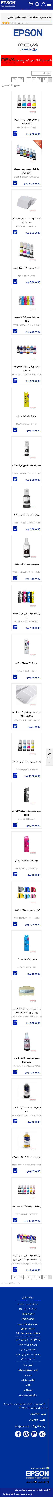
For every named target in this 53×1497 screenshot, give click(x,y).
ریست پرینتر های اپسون (28, 1324)
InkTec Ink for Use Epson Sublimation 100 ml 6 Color (27, 1263)
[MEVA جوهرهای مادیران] (28, 52)
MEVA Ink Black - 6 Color (26, 671)
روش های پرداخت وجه (28, 1344)
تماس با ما (27, 1365)
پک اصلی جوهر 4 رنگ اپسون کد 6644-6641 (26, 121)
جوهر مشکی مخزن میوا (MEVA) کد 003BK (26, 813)
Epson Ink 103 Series (26, 275)
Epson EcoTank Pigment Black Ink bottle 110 (26, 523)
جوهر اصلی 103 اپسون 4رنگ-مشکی (26, 465)
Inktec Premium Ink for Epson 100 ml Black (26, 1115)
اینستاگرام (28, 1390)
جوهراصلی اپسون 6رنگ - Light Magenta (26, 1060)
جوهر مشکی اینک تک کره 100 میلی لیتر (26, 1109)
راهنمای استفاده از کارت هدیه (28, 1354)
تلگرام (28, 1385)
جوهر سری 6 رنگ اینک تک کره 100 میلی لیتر (26, 368)
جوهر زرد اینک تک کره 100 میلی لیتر (26, 1157)
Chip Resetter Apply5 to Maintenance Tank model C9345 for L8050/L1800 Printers (27, 1016)
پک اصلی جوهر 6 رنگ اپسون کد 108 (26, 1206)
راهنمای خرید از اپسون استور (28, 1339)
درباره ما (28, 1375)
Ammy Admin (27, 1319)
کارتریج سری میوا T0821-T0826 (26, 910)
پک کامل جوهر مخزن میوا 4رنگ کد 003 (26, 615)
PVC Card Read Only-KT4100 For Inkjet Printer (26, 720)
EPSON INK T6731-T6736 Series (26, 177)
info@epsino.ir (22, 1426)
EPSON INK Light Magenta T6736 (26, 1066)
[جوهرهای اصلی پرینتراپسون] (28, 38)
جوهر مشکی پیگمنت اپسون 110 (26, 514)
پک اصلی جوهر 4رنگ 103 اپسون (26, 268)
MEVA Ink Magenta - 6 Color (26, 868)
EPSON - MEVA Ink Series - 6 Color (26, 325)
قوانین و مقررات (27, 1380)
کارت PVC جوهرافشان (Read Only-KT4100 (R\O (26, 714)
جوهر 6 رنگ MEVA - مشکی (26, 663)
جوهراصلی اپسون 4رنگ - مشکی (26, 564)
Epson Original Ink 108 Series (26, 1214)
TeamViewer (28, 1314)
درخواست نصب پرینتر (28, 1395)
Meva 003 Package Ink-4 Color (26, 621)
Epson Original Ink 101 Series (26, 769)
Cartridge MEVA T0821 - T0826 (26, 917)
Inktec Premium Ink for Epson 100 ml (26, 374)
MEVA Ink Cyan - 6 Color (26, 967)
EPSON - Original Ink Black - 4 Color (26, 473)
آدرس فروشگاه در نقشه (28, 1370)
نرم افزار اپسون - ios (28, 1309)
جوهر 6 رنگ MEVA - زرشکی (26, 860)
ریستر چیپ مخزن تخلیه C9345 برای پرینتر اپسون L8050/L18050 (26, 1010)
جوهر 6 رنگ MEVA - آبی (26, 959)
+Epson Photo (28, 1329)
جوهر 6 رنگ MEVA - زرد (26, 416)
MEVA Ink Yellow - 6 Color (26, 424)
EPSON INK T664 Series (26, 127)
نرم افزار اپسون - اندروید (28, 1304)
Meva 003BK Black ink (26, 819)
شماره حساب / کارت (28, 1349)
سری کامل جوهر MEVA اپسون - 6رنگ (26, 319)
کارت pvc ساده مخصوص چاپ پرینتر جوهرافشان (26, 220)
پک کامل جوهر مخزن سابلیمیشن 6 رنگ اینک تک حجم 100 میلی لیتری (26, 1257)
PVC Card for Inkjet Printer (26, 226)
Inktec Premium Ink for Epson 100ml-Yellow (26, 1165)
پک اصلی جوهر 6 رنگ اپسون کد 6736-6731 (26, 171)
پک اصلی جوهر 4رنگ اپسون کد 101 (26, 761)
